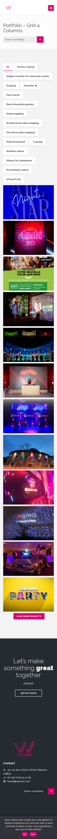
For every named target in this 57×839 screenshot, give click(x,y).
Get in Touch (28, 693)
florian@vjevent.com (18, 781)
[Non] (53, 827)
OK (24, 834)
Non (33, 834)
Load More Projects (29, 616)
